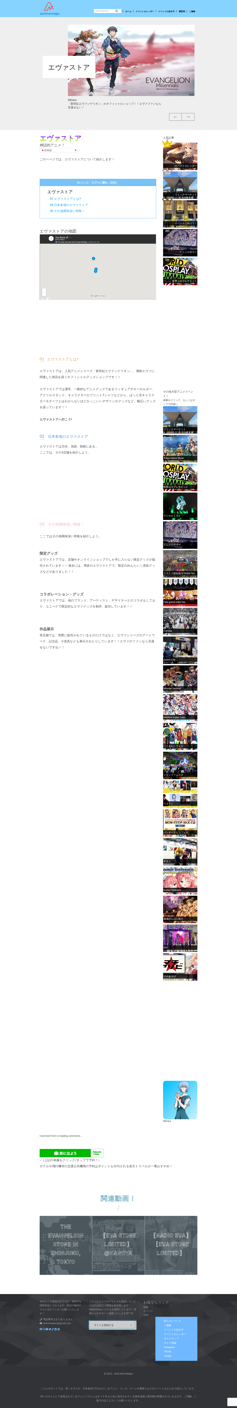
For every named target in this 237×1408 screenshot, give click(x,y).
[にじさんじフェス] (180, 736)
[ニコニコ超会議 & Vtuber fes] (180, 563)
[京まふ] (180, 851)
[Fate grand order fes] (180, 592)
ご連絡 (167, 1325)
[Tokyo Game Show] (180, 448)
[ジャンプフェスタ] (180, 765)
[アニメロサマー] (180, 242)
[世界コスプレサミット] (180, 271)
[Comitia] (180, 621)
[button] (59, 150)
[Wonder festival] (180, 678)
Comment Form (48, 1135)
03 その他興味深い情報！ (67, 211)
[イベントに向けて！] (180, 213)
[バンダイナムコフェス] (180, 822)
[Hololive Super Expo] (180, 707)
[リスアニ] (180, 793)
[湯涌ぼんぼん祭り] (180, 909)
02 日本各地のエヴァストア (69, 205)
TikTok (167, 1351)
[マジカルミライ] (180, 505)
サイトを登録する (104, 1325)
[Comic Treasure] (180, 880)
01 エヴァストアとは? (65, 198)
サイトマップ (171, 1338)
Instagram (169, 1347)
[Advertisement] (98, 331)
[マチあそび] (180, 966)
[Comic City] (180, 649)
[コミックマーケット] (180, 184)
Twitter (168, 1356)
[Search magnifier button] (117, 11)
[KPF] (180, 937)
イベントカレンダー (175, 1334)
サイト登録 (170, 1342)
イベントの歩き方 (174, 1329)
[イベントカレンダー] (180, 156)
